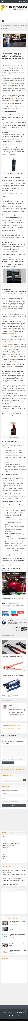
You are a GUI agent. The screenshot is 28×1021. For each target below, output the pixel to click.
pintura (13, 65)
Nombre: (4, 793)
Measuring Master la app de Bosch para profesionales (17, 922)
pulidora (10, 333)
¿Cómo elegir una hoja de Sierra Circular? (12, 878)
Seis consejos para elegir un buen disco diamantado (17, 623)
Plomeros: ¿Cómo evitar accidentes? (15, 928)
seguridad (4, 507)
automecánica (12, 603)
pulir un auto (6, 344)
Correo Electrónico (22, 62)
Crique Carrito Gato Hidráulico (10, 695)
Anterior (12, 620)
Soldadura (5, 858)
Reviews (5, 854)
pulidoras (4, 308)
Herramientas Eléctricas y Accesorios (11, 843)
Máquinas (5, 847)
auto (16, 83)
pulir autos (5, 607)
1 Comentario (5, 62)
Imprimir (14, 62)
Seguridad (5, 856)
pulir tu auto (14, 220)
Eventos (5, 836)
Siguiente (16, 627)
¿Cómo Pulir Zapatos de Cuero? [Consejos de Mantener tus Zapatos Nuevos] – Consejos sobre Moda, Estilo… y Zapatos (13, 727)
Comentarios (15, 918)
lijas (17, 603)
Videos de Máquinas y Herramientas (11, 861)
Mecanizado (6, 850)
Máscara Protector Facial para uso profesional (17, 935)
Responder (12, 718)
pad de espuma (18, 310)
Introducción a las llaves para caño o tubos (13, 675)
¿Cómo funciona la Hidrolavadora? (11, 884)
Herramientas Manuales (20, 60)
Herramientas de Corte (8, 839)
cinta (10, 351)
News (4, 852)
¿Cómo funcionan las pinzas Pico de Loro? (13, 656)
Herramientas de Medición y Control (11, 841)
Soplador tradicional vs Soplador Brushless (11, 629)
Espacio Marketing (19, 1012)
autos (13, 98)
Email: (3, 799)
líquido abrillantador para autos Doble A (11, 605)
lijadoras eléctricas (15, 102)
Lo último (4, 918)
